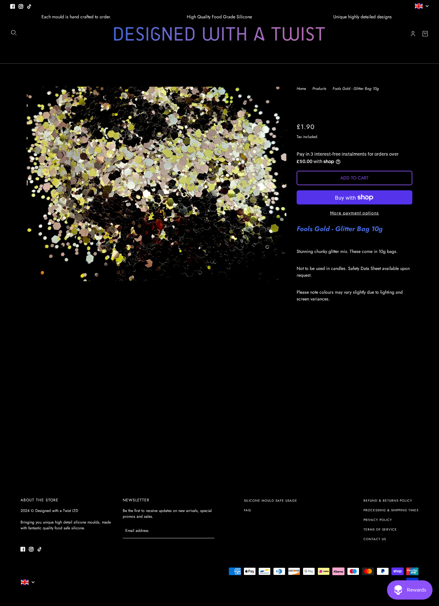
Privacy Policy (377, 519)
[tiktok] (29, 6)
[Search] (13, 32)
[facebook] (12, 6)
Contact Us (374, 539)
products (319, 89)
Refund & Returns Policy (387, 500)
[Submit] (206, 530)
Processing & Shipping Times (390, 510)
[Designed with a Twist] (219, 34)
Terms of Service (380, 529)
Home (301, 89)
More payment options (354, 213)
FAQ (247, 510)
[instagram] (21, 6)
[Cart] (425, 33)
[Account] (413, 33)
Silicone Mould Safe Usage (270, 500)
